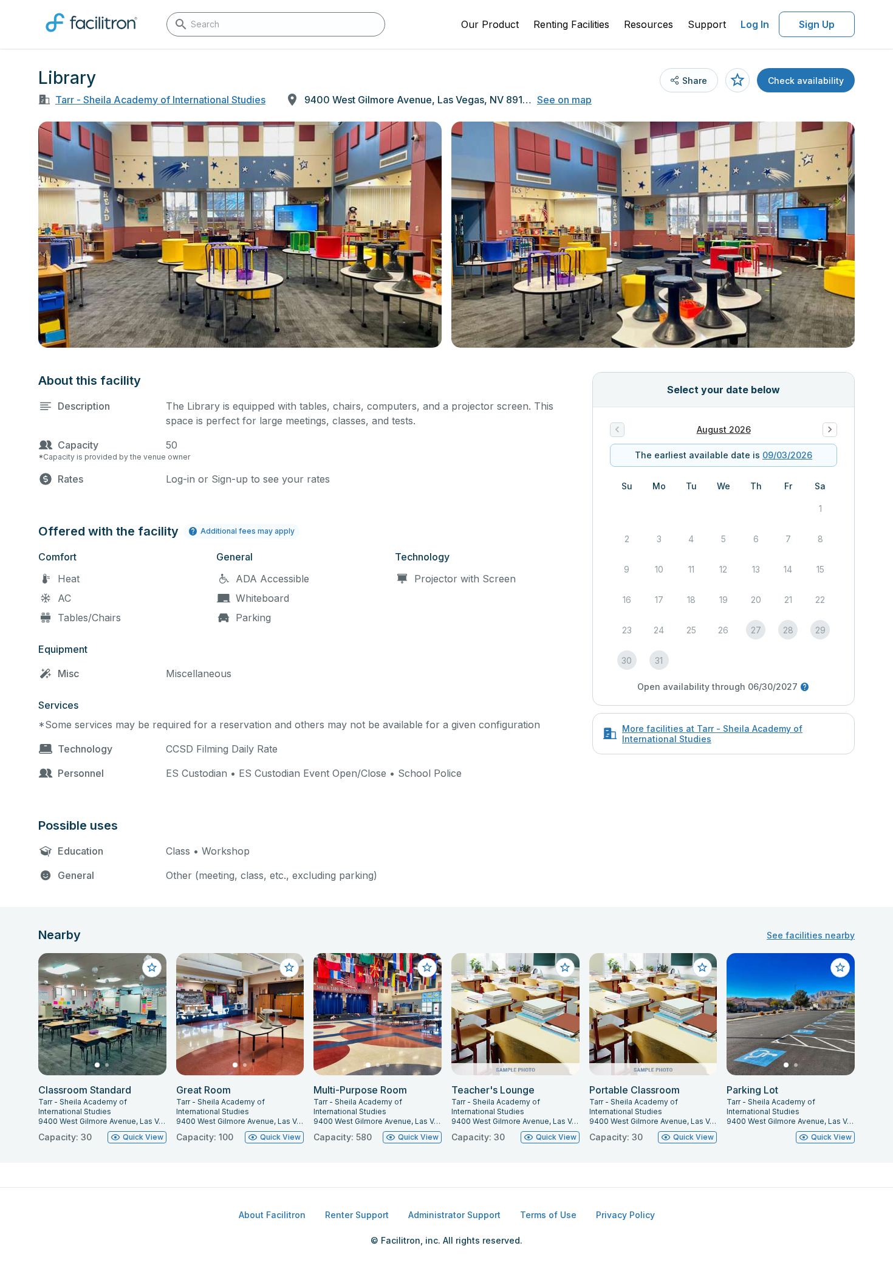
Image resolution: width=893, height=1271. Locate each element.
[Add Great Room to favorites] (289, 967)
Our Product (490, 24)
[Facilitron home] (91, 36)
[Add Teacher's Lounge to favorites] (565, 967)
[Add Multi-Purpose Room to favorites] (427, 967)
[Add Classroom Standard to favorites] (152, 967)
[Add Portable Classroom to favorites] (702, 967)
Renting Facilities (571, 24)
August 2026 (724, 429)
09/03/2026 (787, 455)
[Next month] (830, 429)
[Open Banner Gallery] (240, 235)
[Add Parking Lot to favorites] (840, 967)
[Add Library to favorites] (737, 80)
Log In (755, 24)
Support (707, 24)
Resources (648, 24)
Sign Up (817, 24)
